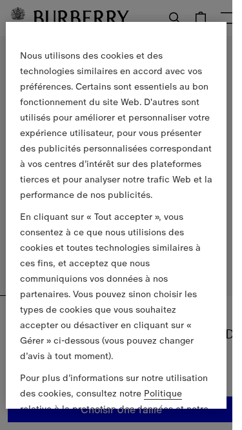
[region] (116, 214)
